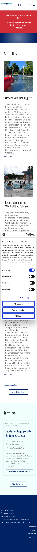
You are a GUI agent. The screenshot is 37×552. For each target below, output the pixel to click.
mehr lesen (8, 156)
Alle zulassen (18, 304)
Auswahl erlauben (18, 310)
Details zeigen (25, 298)
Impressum (32, 537)
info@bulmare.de (8, 516)
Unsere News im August (18, 98)
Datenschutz (32, 534)
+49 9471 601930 (7, 513)
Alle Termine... (18, 484)
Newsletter (32, 527)
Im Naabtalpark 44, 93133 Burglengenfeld (15, 519)
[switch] (32, 276)
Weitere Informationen (19, 471)
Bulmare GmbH (7, 510)
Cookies (33, 530)
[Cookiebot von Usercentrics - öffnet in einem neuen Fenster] (26, 234)
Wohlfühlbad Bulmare (17, 448)
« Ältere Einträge (10, 385)
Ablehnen (18, 316)
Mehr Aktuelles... (18, 392)
